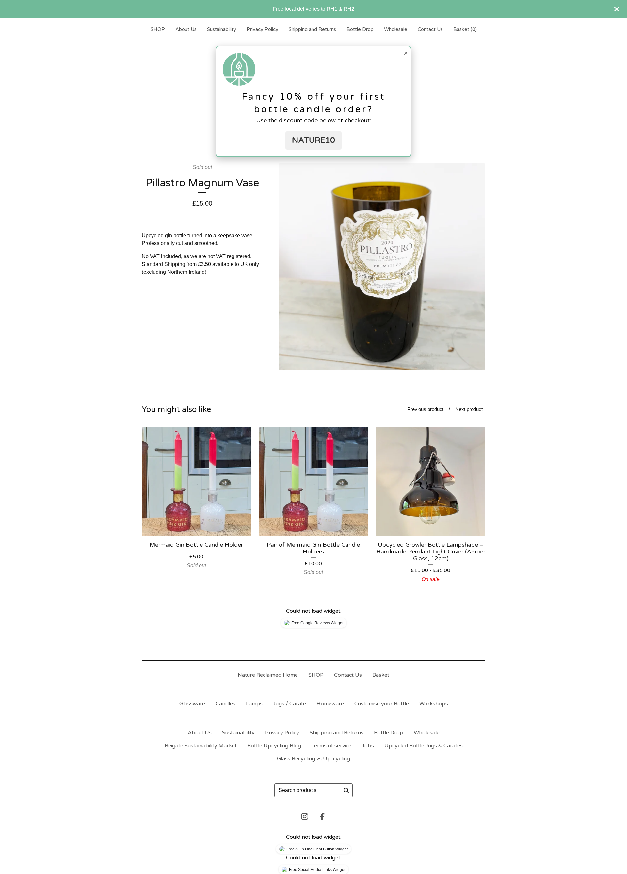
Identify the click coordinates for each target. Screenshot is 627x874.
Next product (469, 409)
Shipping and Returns (312, 29)
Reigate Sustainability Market (201, 745)
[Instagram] (305, 816)
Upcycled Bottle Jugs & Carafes (423, 745)
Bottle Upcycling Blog (274, 745)
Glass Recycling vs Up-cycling (313, 758)
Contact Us (430, 29)
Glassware (192, 704)
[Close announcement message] (616, 9)
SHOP (158, 29)
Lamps (254, 704)
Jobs (368, 745)
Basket (380, 675)
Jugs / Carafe (289, 704)
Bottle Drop (360, 29)
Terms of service (331, 745)
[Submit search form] (346, 790)
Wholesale (395, 29)
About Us (186, 29)
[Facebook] (322, 816)
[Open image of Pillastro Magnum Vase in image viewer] (382, 266)
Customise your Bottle (381, 704)
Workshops (433, 704)
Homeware (330, 704)
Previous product (425, 409)
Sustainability (221, 29)
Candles (225, 704)
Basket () (465, 29)
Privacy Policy (262, 29)
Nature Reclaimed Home (268, 675)
